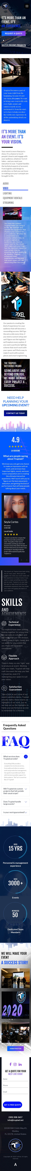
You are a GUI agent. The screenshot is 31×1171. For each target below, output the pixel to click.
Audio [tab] (6, 183)
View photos (15, 1048)
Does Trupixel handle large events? (12, 802)
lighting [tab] (7, 193)
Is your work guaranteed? (14, 812)
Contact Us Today (15, 413)
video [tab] (5, 188)
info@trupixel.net (15, 1120)
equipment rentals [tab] (12, 198)
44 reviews (7, 525)
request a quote (13, 33)
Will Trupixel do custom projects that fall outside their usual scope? (13, 791)
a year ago (7, 527)
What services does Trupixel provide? (11, 757)
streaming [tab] (8, 202)
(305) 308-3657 (15, 1117)
